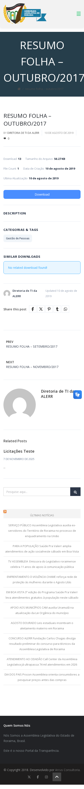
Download (42, 194)
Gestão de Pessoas (18, 238)
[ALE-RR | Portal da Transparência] (25, 13)
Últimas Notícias (42, 515)
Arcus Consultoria (67, 770)
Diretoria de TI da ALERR (23, 133)
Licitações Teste (18, 451)
